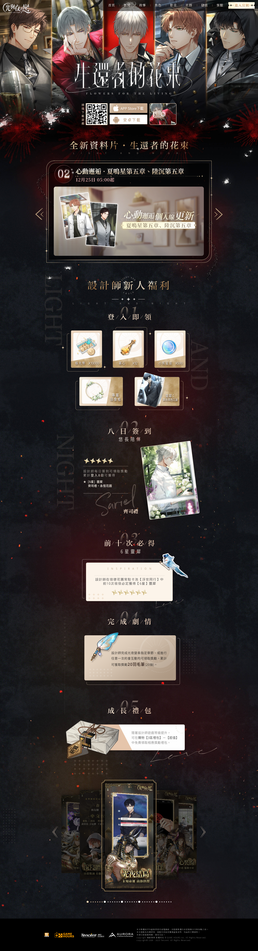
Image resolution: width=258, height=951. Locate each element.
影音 (173, 5)
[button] (39, 214)
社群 (189, 5)
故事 (142, 5)
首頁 (111, 5)
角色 (158, 5)
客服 (219, 5)
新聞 (127, 5)
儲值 (204, 5)
